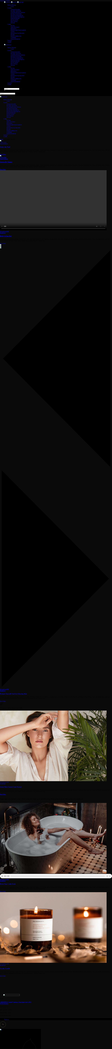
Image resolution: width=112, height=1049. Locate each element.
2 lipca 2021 (3, 142)
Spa (4, 233)
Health (1, 233)
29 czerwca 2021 (4, 964)
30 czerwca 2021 (4, 231)
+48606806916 (4, 1002)
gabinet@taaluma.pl (13, 1002)
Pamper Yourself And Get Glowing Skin (13, 694)
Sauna (1, 143)
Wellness (5, 143)
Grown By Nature (6, 162)
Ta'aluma (6, 1019)
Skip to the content (5, 0)
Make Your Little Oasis (7, 884)
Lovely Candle (5, 968)
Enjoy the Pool (5, 147)
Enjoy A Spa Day (6, 236)
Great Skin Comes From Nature (11, 787)
